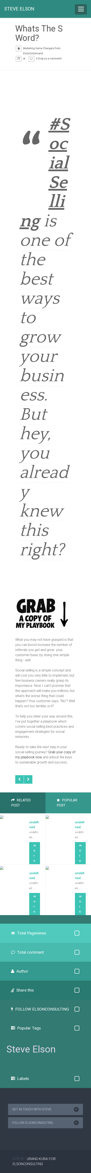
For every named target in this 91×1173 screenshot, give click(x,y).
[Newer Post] (19, 779)
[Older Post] (28, 779)
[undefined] (1, 816)
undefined (34, 824)
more (34, 853)
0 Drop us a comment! (49, 58)
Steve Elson (19, 9)
